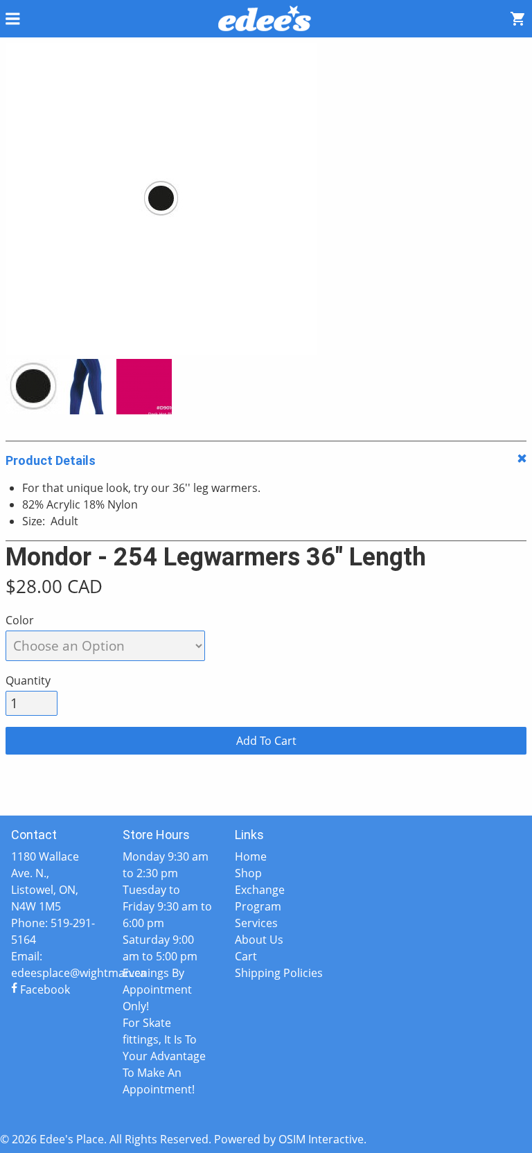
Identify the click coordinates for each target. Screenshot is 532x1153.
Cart (246, 956)
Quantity (28, 680)
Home (251, 856)
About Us (259, 939)
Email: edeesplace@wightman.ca (55, 964)
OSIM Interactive (321, 1139)
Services (256, 923)
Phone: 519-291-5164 (53, 931)
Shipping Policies (279, 972)
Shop (248, 873)
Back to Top (266, 793)
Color (20, 620)
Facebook (43, 989)
